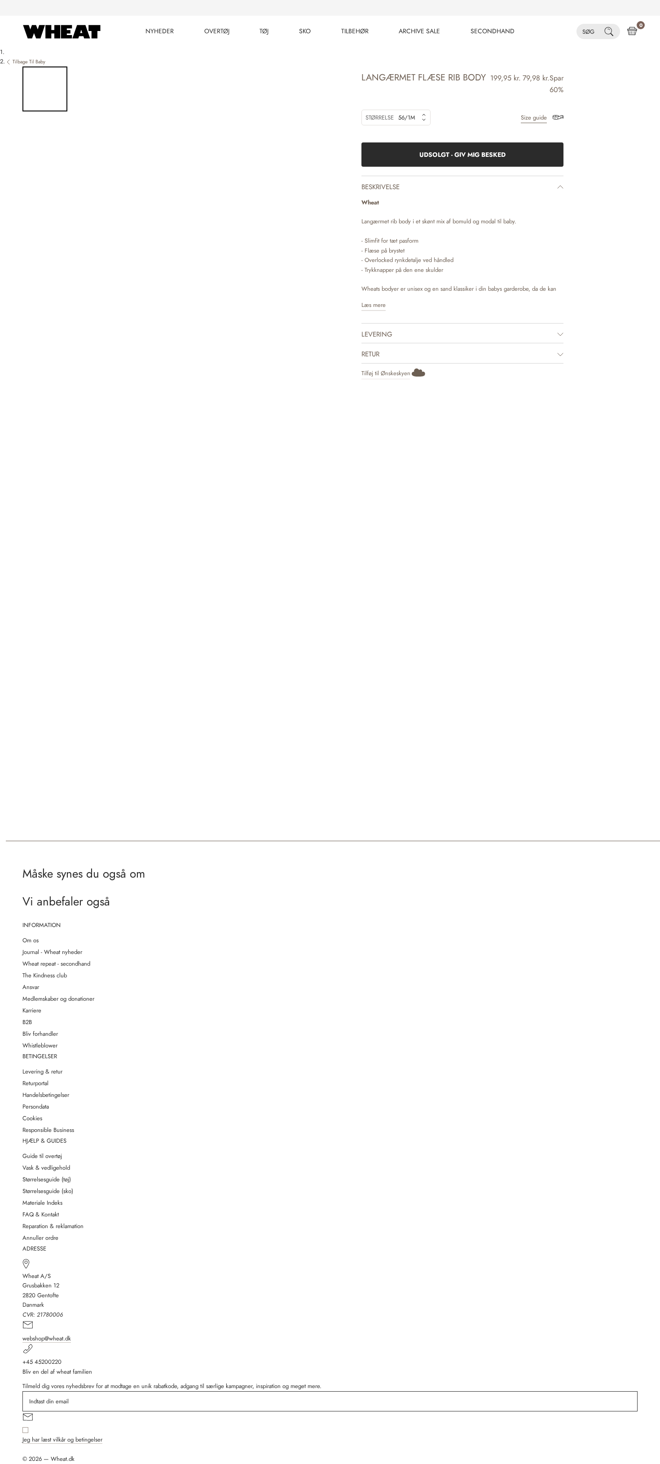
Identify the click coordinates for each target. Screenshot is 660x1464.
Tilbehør (355, 31)
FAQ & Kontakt (40, 1214)
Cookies (32, 1118)
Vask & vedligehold (46, 1167)
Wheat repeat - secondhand (56, 963)
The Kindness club (44, 975)
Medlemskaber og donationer (58, 998)
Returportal (35, 1083)
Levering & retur (42, 1071)
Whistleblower (39, 1045)
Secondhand (493, 31)
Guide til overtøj (42, 1156)
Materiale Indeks (42, 1202)
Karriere (31, 1010)
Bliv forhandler (40, 1033)
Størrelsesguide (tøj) (46, 1179)
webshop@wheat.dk (46, 1338)
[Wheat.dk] (61, 31)
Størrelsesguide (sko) (47, 1191)
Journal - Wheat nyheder (52, 952)
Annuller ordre (40, 1237)
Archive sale (419, 31)
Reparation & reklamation (53, 1226)
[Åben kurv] (632, 31)
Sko (305, 31)
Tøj (264, 31)
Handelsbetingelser (45, 1095)
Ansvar (30, 987)
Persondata (35, 1106)
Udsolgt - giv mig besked (462, 154)
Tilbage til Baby (29, 61)
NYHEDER (159, 31)
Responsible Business (48, 1130)
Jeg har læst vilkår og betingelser (62, 1439)
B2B (27, 1022)
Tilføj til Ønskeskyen (385, 373)
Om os (30, 940)
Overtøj (216, 31)
